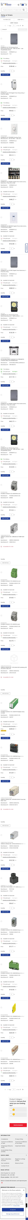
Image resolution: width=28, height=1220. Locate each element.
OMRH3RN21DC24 (5, 535)
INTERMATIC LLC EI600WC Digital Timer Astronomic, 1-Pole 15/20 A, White (13, 226)
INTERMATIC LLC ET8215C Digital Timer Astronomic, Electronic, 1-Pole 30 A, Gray (13, 182)
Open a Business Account (6, 1159)
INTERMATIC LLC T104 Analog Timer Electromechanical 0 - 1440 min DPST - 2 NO (12, 315)
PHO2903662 (4, 928)
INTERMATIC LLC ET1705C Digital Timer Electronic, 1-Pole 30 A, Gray (13, 271)
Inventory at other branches (9, 63)
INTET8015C (4, 402)
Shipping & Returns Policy (7, 1146)
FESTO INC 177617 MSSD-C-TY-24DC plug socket (13, 887)
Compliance (4, 1139)
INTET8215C (4, 180)
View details (5, 562)
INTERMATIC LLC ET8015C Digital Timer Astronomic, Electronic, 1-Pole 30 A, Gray (13, 404)
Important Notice (20, 1146)
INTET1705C (4, 269)
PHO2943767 (4, 710)
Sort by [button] (20, 19)
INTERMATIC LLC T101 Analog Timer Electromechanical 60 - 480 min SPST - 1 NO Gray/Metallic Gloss (12, 48)
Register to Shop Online (20, 1159)
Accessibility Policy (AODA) (6, 1150)
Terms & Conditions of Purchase (21, 1142)
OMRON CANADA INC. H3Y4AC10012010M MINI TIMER (14, 843)
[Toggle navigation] (2, 4)
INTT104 (3, 313)
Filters (6, 19)
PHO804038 (4, 492)
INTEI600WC (4, 224)
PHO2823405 (4, 1058)
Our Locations (5, 1163)
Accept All (13, 1209)
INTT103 (3, 446)
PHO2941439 (4, 971)
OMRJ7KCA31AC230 (6, 666)
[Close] (24, 1190)
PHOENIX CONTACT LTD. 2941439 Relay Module (12, 973)
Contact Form (5, 1166)
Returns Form (19, 1163)
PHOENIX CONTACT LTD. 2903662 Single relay (12, 930)
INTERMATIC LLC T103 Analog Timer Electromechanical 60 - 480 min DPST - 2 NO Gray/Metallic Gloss (12, 449)
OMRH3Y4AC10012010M (7, 842)
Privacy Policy (19, 1139)
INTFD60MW (4, 136)
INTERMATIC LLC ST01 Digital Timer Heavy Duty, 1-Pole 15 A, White (13, 93)
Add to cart (5, 74)
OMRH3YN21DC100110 (6, 798)
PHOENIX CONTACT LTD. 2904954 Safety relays (12, 1016)
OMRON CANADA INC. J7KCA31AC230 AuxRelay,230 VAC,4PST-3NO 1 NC (14, 668)
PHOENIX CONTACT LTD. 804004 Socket (11, 581)
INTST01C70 (4, 91)
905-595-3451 (14, 1177)
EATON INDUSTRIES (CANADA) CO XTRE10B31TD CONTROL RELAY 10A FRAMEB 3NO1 (12, 360)
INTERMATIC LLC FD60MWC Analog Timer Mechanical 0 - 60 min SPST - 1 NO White (11, 138)
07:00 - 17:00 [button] (23, 3)
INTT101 (2, 46)
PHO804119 (4, 623)
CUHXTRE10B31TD (5, 357)
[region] (13, 1203)
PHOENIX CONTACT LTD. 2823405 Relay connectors (14, 1059)
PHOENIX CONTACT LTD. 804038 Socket (11, 493)
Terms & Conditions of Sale (7, 1142)
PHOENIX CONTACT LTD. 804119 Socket (10, 624)
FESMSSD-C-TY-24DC (6, 885)
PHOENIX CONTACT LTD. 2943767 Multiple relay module (12, 712)
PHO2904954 (4, 1015)
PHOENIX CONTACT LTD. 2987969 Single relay (12, 756)
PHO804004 (4, 579)
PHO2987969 (4, 755)
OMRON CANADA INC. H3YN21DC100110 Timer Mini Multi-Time (13, 800)
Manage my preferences (13, 1214)
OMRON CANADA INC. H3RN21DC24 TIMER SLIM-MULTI (12, 537)
